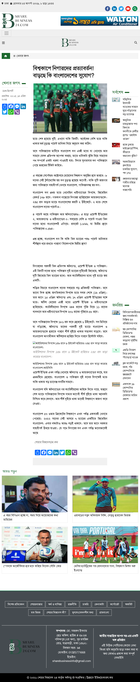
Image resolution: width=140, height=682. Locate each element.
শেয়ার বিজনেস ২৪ (47, 677)
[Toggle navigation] (6, 33)
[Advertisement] (125, 247)
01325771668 (77, 652)
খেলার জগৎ (22, 56)
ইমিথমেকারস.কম (104, 677)
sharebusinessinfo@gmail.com (71, 661)
